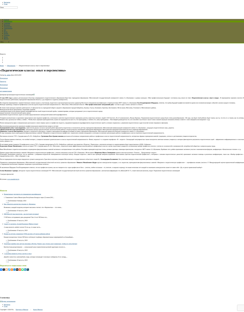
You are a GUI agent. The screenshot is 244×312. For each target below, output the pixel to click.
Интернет (7, 25)
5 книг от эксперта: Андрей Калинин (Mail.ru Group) (21, 224)
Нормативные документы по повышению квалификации (22, 194)
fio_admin (7, 75)
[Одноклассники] (12, 269)
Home (2, 65)
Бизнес (6, 33)
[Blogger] (6, 269)
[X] (4, 269)
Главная (6, 20)
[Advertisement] (46, 12)
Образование (8, 21)
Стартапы (7, 23)
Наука (6, 37)
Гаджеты (7, 35)
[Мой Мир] (14, 269)
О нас (6, 4)
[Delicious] (9, 269)
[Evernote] (22, 269)
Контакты (7, 2)
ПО (5, 30)
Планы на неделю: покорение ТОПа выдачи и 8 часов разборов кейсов (27, 234)
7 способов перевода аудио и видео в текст (18, 253)
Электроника (8, 28)
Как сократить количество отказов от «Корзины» (20, 204)
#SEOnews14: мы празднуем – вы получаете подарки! (21, 214)
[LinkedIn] (25, 269)
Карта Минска (38, 309)
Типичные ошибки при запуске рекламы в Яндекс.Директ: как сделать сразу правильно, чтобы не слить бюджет (40, 244)
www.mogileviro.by (13, 179)
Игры (5, 32)
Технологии (8, 26)
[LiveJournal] (28, 269)
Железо (6, 38)
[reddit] (20, 269)
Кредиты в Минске (22, 309)
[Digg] (17, 269)
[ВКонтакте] (1, 269)
